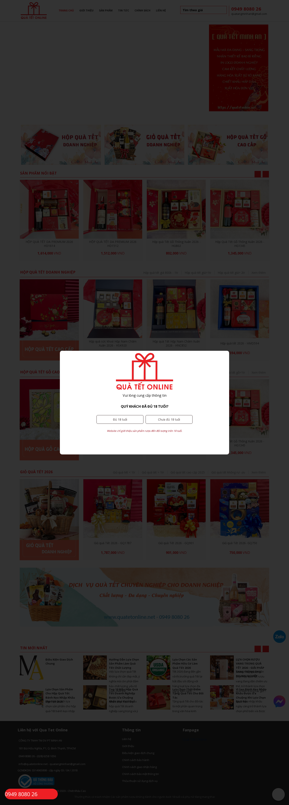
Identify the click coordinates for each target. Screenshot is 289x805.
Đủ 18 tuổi (120, 419)
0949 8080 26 (21, 794)
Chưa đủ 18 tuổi (169, 419)
